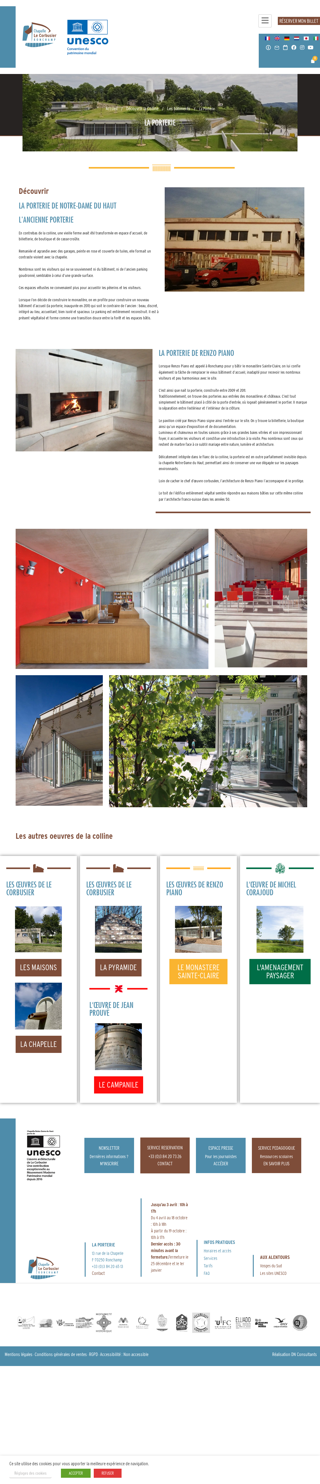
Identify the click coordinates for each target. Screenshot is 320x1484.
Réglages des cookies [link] (30, 1473)
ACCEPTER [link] (76, 1473)
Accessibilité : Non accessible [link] (124, 1354)
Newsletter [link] (109, 1148)
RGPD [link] (93, 1354)
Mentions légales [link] (18, 1354)
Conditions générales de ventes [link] (61, 1354)
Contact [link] (98, 1273)
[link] (40, 35)
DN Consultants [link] (304, 1354)
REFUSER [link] (108, 1473)
